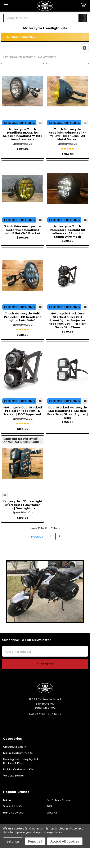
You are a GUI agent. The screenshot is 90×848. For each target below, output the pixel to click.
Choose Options (19, 123)
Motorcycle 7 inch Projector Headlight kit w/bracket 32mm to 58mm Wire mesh (67, 231)
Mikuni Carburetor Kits (18, 753)
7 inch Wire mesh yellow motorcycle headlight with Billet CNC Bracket (22, 230)
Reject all (35, 841)
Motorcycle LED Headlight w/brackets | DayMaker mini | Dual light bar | (22, 505)
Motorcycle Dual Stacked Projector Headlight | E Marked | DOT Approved (22, 411)
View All (51, 813)
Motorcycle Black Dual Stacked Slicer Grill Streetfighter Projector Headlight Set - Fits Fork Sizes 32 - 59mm (67, 320)
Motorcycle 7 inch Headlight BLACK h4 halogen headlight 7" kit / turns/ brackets (22, 134)
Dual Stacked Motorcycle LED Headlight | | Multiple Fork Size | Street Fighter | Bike (67, 412)
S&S (49, 806)
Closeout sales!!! (14, 747)
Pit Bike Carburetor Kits (18, 769)
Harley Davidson (14, 813)
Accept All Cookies (64, 841)
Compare (40, 122)
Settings (12, 841)
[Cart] (84, 5)
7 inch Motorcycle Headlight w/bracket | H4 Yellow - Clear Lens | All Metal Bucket (68, 134)
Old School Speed (58, 800)
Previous (37, 536)
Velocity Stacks (13, 776)
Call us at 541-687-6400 (45, 714)
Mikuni (7, 800)
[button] (84, 48)
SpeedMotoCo (13, 806)
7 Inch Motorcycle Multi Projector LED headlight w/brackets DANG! (22, 317)
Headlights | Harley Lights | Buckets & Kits (20, 761)
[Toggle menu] (6, 6)
